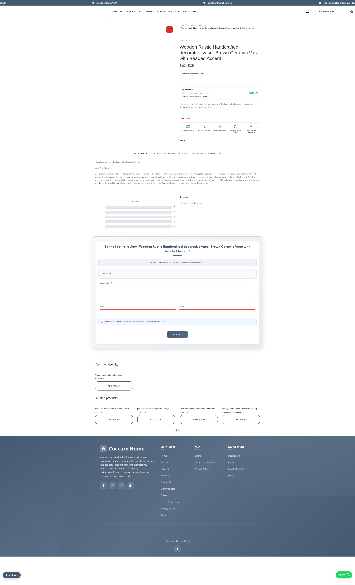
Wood (201, 25)
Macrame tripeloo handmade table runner (198, 408)
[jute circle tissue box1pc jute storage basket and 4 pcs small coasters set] (156, 404)
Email (182, 306)
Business (165, 462)
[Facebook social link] (186, 140)
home (125, 174)
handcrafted (160, 183)
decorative (163, 174)
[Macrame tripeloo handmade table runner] (199, 404)
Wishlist (232, 475)
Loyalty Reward (236, 468)
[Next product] (188, 34)
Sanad (164, 515)
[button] (114, 386)
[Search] (338, 12)
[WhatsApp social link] (190, 140)
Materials (192, 25)
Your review (106, 282)
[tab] (142, 152)
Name (103, 306)
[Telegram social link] (193, 140)
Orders (232, 462)
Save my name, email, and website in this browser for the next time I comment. (136, 321)
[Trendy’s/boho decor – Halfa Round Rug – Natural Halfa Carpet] (241, 404)
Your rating (107, 273)
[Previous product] (181, 34)
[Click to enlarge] (111, 23)
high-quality (197, 174)
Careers (165, 468)
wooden (139, 174)
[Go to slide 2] (179, 430)
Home (182, 25)
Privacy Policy (168, 508)
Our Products (168, 488)
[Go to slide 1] (176, 430)
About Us (165, 475)
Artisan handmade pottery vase (108, 375)
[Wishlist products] (343, 12)
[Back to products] (184, 34)
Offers (164, 495)
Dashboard (234, 455)
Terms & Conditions (171, 502)
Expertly (177, 174)
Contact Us (166, 482)
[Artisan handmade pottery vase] (114, 371)
